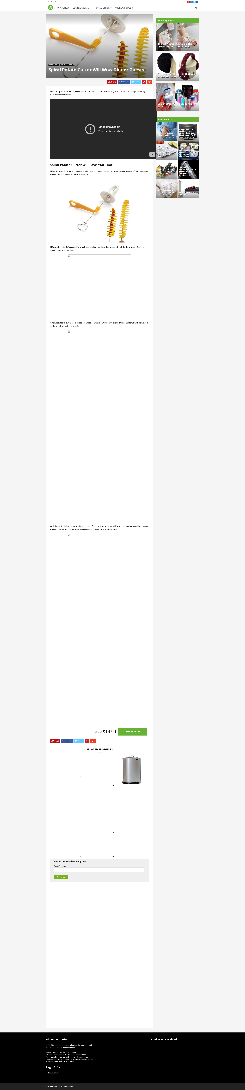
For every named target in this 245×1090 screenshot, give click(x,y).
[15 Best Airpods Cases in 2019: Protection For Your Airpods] (177, 24)
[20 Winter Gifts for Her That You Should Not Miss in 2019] (177, 54)
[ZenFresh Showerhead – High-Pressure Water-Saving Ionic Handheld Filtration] (188, 161)
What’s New (63, 8)
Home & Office (102, 8)
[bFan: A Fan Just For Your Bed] (188, 180)
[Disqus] (99, 918)
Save (112, 82)
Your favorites (52, 2)
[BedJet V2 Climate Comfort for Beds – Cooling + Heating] (166, 180)
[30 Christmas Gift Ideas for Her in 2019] (177, 84)
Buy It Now (132, 731)
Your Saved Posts (124, 8)
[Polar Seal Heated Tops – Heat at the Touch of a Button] (166, 123)
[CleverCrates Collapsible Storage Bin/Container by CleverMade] (188, 142)
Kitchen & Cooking (66, 64)
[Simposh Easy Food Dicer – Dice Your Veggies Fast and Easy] (166, 161)
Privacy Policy (53, 1073)
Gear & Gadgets (81, 8)
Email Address (60, 866)
